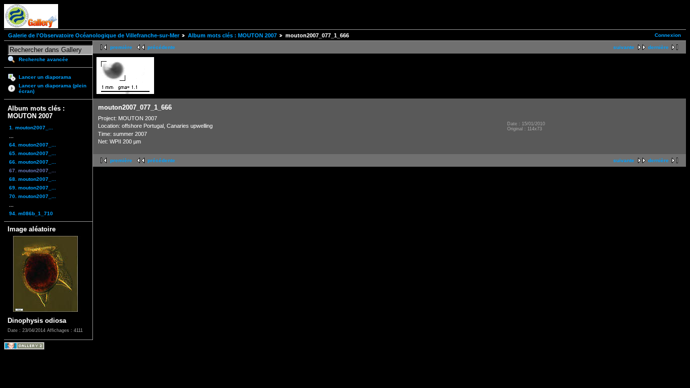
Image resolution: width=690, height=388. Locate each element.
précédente (161, 47)
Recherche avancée (43, 59)
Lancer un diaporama (45, 77)
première (121, 47)
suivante (623, 47)
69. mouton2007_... (32, 187)
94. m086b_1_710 (31, 213)
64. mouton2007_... (32, 145)
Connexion (668, 35)
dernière (658, 47)
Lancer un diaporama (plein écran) (52, 88)
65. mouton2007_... (32, 153)
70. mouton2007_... (32, 196)
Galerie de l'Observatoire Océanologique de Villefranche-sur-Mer (93, 35)
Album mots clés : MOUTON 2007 (232, 35)
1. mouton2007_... (31, 127)
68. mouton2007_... (32, 179)
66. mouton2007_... (32, 162)
